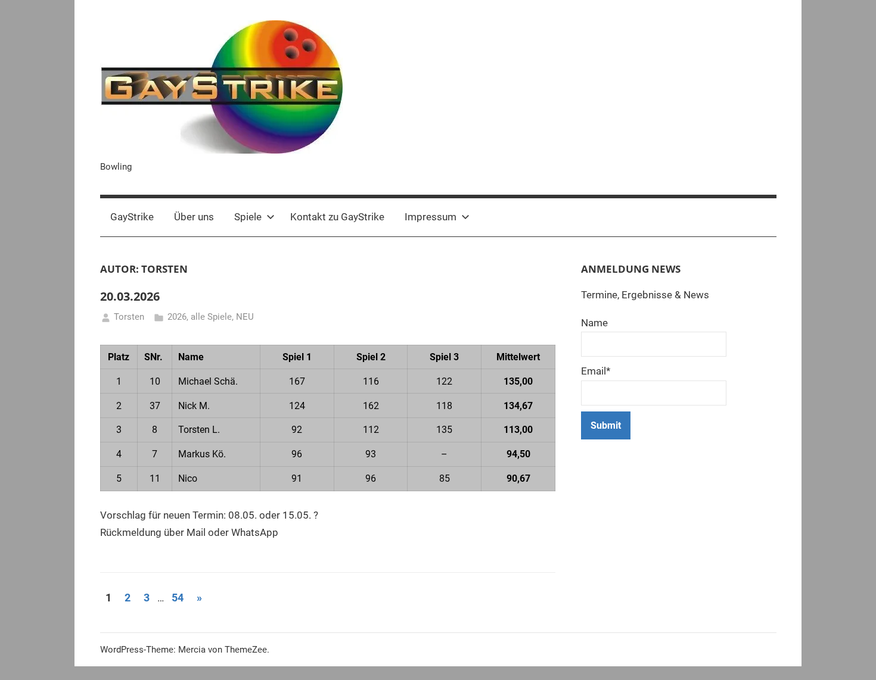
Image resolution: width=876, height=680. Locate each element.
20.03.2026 (130, 296)
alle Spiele (211, 316)
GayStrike (132, 217)
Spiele (248, 217)
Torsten (129, 316)
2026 (177, 316)
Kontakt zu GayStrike (337, 217)
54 (178, 597)
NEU (245, 316)
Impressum (430, 217)
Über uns (194, 217)
